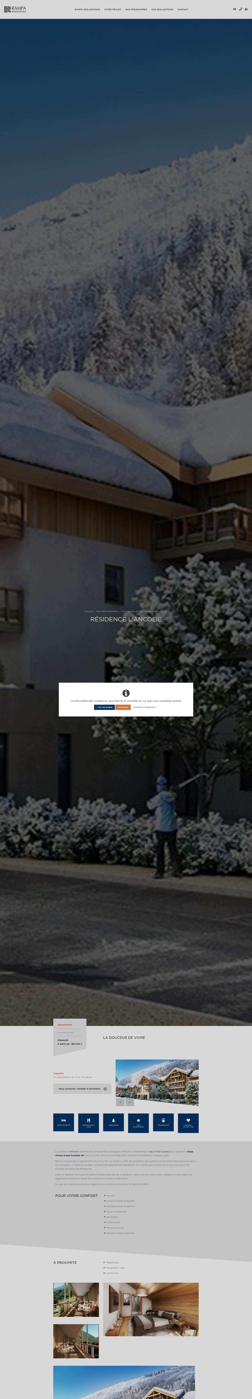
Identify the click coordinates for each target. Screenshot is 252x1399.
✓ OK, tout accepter (104, 707)
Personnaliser (123, 707)
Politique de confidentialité (145, 707)
